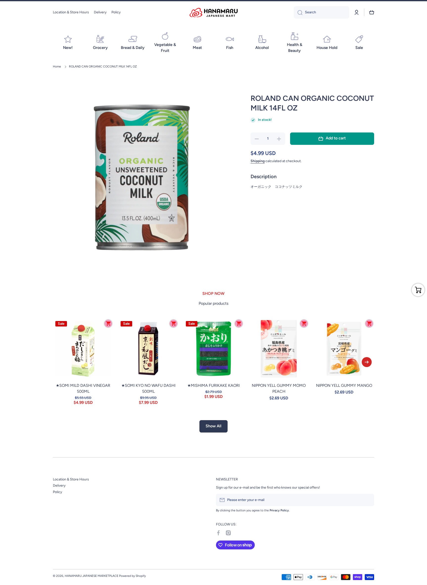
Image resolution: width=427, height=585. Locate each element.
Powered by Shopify (132, 576)
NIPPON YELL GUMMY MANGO (344, 385)
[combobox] (321, 12)
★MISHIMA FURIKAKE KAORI (213, 385)
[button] (371, 12)
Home (57, 66)
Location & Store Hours (71, 479)
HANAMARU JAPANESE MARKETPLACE (91, 576)
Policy (57, 492)
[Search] (298, 12)
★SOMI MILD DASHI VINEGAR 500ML (83, 388)
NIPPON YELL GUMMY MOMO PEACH (279, 388)
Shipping (258, 161)
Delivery (59, 485)
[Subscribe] (368, 500)
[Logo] (213, 12)
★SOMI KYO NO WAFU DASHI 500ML (148, 388)
